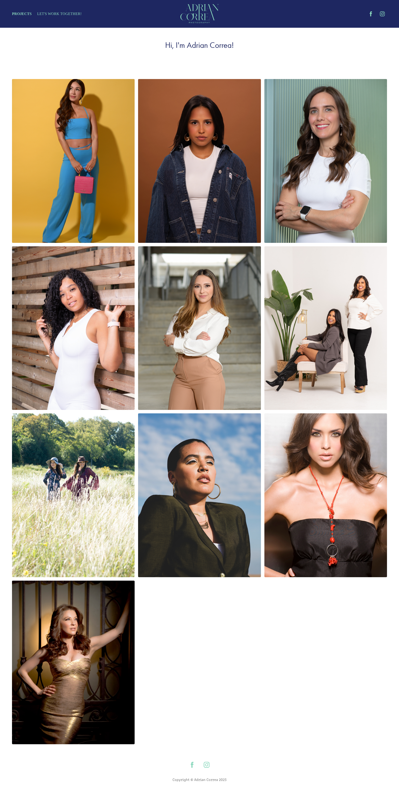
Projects (22, 14)
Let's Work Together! (59, 14)
